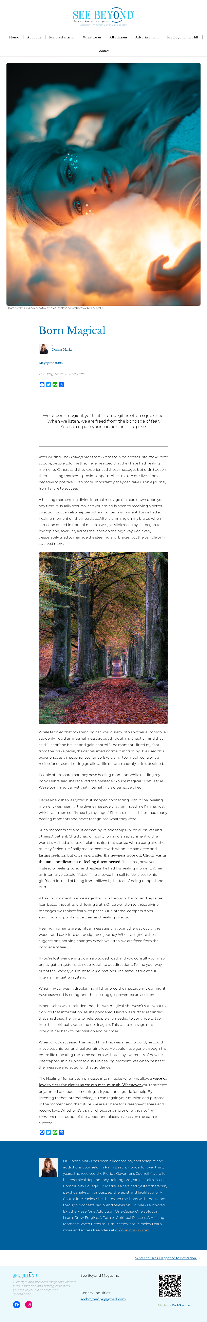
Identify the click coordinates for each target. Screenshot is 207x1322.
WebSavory (181, 1305)
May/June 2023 (51, 363)
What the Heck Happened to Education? (166, 1258)
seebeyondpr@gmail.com (103, 1299)
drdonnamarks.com (132, 1230)
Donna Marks (62, 349)
